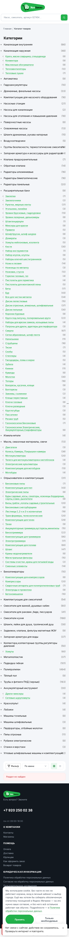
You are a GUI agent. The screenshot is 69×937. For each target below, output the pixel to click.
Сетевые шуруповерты (35, 697)
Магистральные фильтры (35, 557)
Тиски (35, 347)
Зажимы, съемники (35, 393)
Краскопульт (35, 703)
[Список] (60, 766)
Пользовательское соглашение (20, 885)
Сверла (35, 330)
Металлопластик (35, 656)
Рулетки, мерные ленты (35, 204)
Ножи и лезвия (35, 263)
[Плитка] (54, 766)
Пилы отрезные (35, 734)
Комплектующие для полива (35, 545)
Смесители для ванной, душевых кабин (35, 605)
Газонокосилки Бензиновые (35, 423)
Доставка (8, 853)
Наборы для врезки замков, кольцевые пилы (35, 322)
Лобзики (35, 709)
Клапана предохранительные (35, 159)
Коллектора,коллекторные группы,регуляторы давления (35, 644)
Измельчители (35, 435)
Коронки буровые (35, 313)
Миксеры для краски (35, 225)
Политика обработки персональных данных (27, 877)
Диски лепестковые (35, 301)
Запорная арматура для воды (35, 636)
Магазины (8, 836)
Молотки (35, 376)
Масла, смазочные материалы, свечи (35, 441)
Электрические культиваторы (35, 464)
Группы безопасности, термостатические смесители (35, 147)
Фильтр (15, 766)
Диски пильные (35, 309)
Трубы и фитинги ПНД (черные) (35, 681)
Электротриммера (35, 541)
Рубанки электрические (35, 740)
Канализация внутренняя (35, 44)
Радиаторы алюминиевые (35, 171)
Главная (7, 28)
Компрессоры (35, 581)
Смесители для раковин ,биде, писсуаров (35, 611)
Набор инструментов (35, 250)
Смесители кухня (35, 618)
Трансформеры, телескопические (35, 515)
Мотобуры (35, 472)
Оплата (7, 849)
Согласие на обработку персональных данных (28, 881)
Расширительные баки (35, 190)
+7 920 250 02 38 (17, 810)
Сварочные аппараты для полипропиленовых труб (35, 585)
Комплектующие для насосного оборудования (35, 97)
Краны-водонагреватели (35, 553)
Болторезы (35, 389)
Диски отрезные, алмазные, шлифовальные (35, 305)
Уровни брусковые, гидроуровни (35, 213)
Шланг (35, 549)
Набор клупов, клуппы (35, 255)
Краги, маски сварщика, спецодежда (35, 56)
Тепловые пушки (35, 73)
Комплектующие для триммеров (35, 536)
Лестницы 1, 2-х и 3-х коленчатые (35, 511)
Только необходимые (49, 919)
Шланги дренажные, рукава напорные (35, 134)
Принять (20, 919)
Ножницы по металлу (35, 267)
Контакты (8, 832)
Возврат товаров (12, 865)
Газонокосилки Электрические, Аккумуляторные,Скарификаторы (35, 428)
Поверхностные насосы (35, 122)
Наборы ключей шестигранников (35, 259)
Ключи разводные (35, 406)
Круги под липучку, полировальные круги (35, 318)
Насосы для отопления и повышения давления (35, 115)
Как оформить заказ (14, 861)
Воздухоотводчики (35, 140)
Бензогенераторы (35, 571)
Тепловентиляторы (35, 69)
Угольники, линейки (35, 208)
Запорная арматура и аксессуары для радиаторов (35, 153)
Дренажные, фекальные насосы (35, 91)
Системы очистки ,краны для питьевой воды (35, 562)
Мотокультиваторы (35, 455)
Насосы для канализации (35, 109)
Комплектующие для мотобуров (35, 468)
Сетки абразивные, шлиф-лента (35, 334)
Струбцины (35, 343)
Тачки (35, 524)
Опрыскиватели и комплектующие (35, 477)
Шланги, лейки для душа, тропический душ (35, 624)
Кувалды (35, 372)
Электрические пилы (35, 492)
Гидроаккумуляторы (35, 84)
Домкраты (35, 238)
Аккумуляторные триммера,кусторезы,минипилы (35, 528)
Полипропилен (35, 669)
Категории (13, 38)
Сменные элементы (35, 566)
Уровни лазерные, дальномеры (35, 217)
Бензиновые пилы (35, 483)
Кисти (35, 246)
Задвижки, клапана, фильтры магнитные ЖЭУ (35, 630)
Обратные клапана (35, 165)
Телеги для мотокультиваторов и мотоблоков (35, 459)
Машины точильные (35, 715)
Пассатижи (35, 414)
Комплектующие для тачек (35, 520)
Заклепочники (35, 200)
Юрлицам (8, 857)
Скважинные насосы (35, 128)
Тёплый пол (35, 675)
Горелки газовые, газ (35, 276)
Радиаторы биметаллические (35, 178)
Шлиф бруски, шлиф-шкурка (35, 234)
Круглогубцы (35, 410)
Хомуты (35, 651)
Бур (35, 292)
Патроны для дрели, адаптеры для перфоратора (35, 326)
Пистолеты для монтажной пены (35, 284)
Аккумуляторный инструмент (35, 688)
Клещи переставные (35, 397)
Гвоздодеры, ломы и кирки (35, 360)
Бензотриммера (35, 532)
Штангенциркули (35, 221)
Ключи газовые (35, 402)
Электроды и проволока (35, 589)
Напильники (35, 339)
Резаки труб (35, 418)
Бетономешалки (35, 594)
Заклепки (35, 196)
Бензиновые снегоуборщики (35, 507)
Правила (35, 229)
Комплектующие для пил (35, 487)
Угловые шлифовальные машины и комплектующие (35, 753)
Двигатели (35, 447)
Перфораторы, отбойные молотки (35, 728)
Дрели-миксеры (35, 693)
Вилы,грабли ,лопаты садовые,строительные (35, 503)
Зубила (35, 364)
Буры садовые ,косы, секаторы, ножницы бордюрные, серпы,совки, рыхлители (35, 497)
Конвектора (35, 60)
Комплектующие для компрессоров (35, 577)
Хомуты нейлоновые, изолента (35, 242)
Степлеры (35, 355)
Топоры (35, 381)
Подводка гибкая (35, 663)
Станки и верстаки (35, 746)
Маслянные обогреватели (35, 64)
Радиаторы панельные (35, 184)
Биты (35, 288)
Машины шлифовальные (35, 722)
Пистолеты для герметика (35, 280)
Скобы (35, 351)
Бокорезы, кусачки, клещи (35, 385)
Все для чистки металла (35, 297)
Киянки (35, 368)
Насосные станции (35, 103)
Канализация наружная (35, 50)
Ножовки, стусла (35, 271)
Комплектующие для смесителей (35, 599)
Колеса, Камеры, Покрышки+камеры (35, 451)
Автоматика (35, 78)
